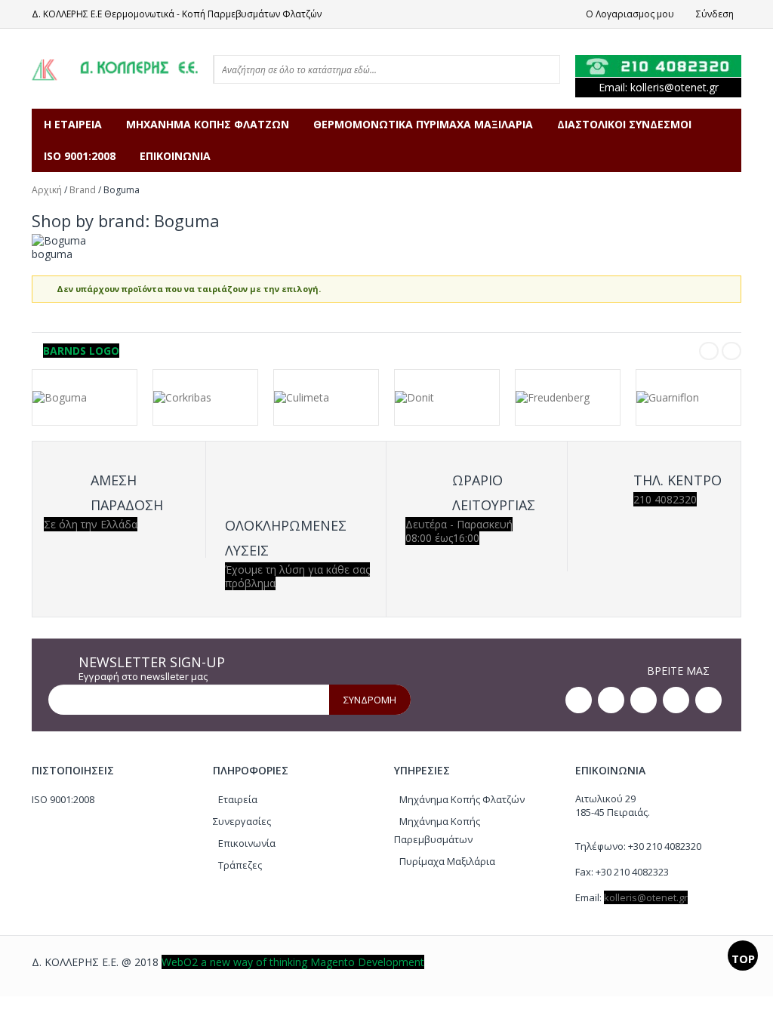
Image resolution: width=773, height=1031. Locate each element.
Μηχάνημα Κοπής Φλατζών (462, 799)
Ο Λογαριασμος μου (630, 14)
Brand (82, 189)
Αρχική (47, 189)
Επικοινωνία (247, 843)
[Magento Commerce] (115, 69)
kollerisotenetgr (674, 87)
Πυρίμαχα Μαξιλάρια (447, 861)
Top (743, 958)
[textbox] (368, 69)
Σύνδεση (715, 14)
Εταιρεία (237, 799)
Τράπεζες (240, 865)
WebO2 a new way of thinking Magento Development (293, 962)
